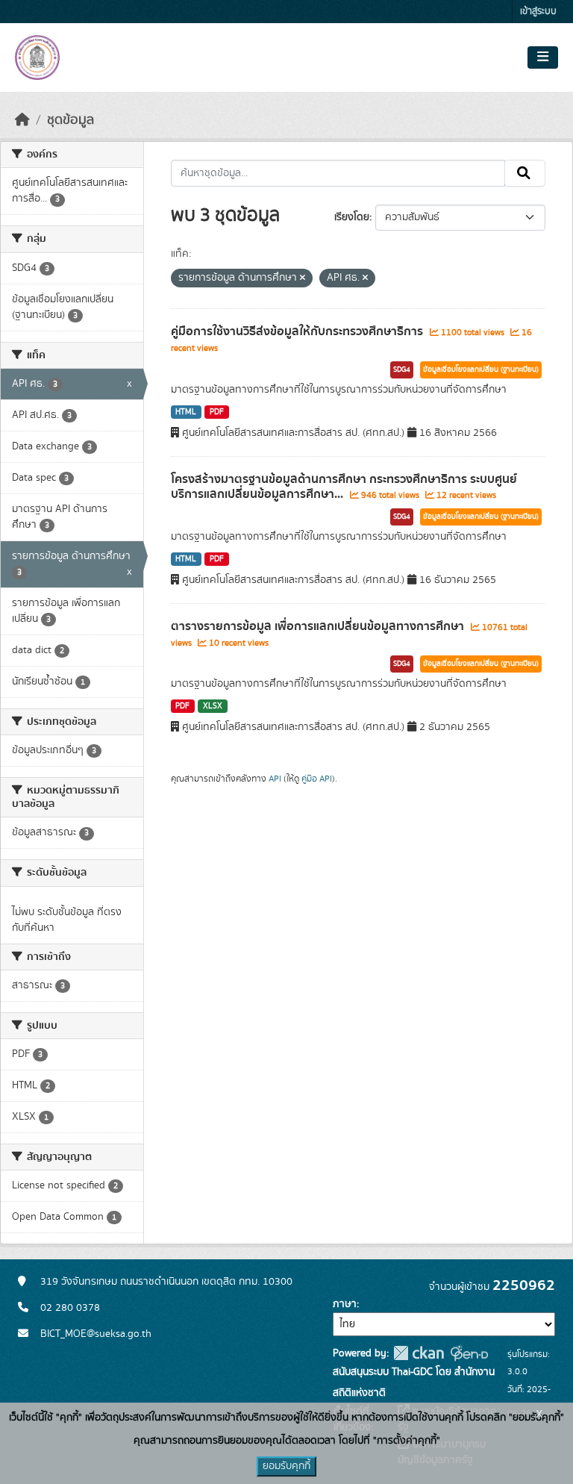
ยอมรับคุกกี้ (286, 1466)
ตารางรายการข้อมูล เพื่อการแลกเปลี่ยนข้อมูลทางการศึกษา (319, 626)
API (275, 778)
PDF (217, 412)
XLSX (212, 706)
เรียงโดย (351, 217)
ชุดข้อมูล (70, 120)
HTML (185, 412)
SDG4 (401, 369)
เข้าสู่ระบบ (538, 11)
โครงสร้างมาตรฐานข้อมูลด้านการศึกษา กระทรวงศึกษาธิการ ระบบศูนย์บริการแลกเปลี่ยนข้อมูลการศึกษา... (344, 487)
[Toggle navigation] (542, 57)
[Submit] (524, 173)
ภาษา (345, 1304)
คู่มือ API (316, 778)
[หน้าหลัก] (22, 120)
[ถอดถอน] (302, 278)
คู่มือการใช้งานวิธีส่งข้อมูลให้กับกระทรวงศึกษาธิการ (298, 331)
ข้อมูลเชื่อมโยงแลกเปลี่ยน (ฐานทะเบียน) (481, 369)
